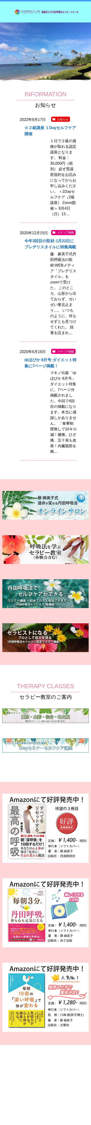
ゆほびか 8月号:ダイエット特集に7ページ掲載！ (50, 363)
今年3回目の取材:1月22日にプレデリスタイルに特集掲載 (50, 244)
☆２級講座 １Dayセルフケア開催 (50, 131)
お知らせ (62, 119)
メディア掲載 (65, 232)
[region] (45, 53)
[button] (5, 51)
